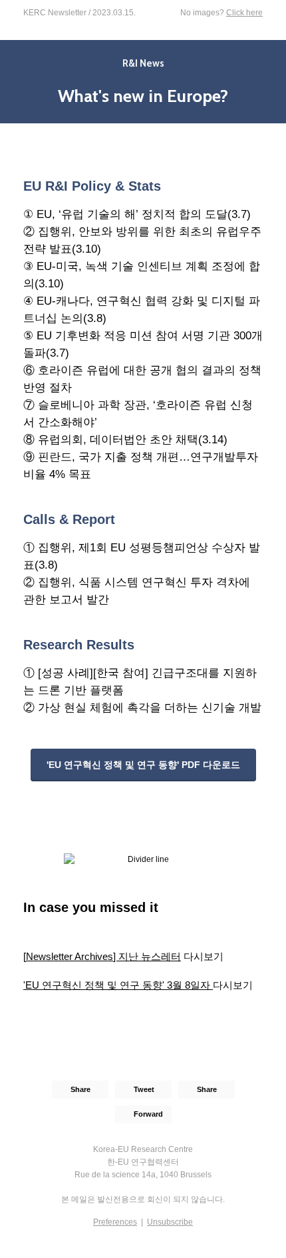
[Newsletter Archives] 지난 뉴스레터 (102, 956)
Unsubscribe (170, 1222)
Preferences (115, 1222)
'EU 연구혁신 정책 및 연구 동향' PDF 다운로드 (143, 764)
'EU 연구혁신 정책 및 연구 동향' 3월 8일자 (118, 985)
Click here (244, 12)
